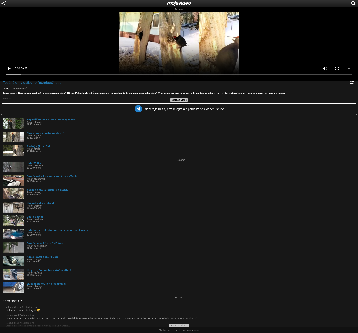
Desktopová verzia (190, 330)
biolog (6, 89)
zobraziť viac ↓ (179, 100)
